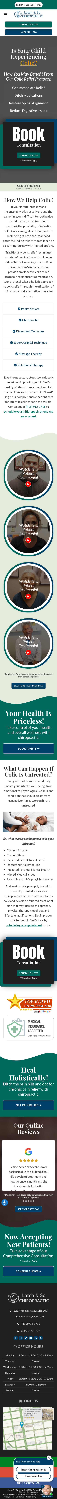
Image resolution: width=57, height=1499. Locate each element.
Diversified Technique (29, 331)
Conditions (28, 189)
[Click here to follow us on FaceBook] (16, 1338)
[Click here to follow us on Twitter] (26, 1338)
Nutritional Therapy (30, 365)
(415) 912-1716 (28, 32)
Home (18, 189)
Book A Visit (27, 748)
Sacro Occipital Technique (30, 342)
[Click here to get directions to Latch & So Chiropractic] (28, 1428)
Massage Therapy (30, 353)
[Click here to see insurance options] (28, 1028)
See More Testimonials (28, 685)
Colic (39, 189)
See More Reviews (28, 1209)
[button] (19, 4)
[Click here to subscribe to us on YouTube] (30, 1338)
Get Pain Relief (27, 1105)
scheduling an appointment (24, 925)
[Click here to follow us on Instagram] (21, 1338)
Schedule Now (28, 24)
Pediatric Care (30, 308)
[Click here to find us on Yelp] (40, 1338)
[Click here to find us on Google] (35, 1338)
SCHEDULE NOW (28, 155)
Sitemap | (7, 1494)
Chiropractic (30, 320)
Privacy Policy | (9, 1497)
